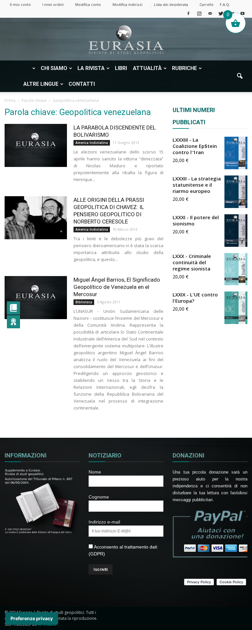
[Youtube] (242, 13)
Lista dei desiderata (171, 4)
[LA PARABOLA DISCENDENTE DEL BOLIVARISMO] (36, 145)
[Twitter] (221, 13)
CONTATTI (82, 84)
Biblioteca (83, 302)
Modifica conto (88, 4)
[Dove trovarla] (104, 84)
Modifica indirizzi (127, 4)
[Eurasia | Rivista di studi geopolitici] (126, 39)
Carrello (207, 4)
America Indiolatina (91, 142)
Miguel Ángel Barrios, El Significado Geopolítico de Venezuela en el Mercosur (117, 286)
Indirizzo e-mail (104, 522)
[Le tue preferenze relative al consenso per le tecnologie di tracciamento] (31, 618)
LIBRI (121, 68)
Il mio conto (20, 4)
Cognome (99, 497)
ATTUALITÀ (147, 68)
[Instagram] (199, 13)
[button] (239, 76)
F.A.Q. (225, 4)
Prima (10, 100)
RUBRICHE (184, 68)
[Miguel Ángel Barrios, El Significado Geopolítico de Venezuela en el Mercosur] (36, 297)
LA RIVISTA (91, 68)
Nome (95, 472)
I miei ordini (53, 4)
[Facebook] (188, 13)
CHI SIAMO (54, 68)
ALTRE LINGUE (40, 84)
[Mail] (210, 13)
